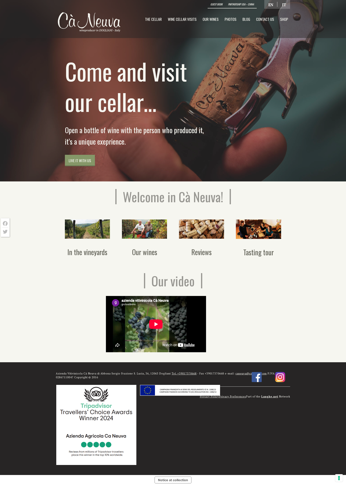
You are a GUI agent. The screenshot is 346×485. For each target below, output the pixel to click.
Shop (284, 19)
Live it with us (80, 160)
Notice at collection (173, 480)
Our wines (211, 19)
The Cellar (153, 19)
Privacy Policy (209, 396)
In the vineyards (87, 252)
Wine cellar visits (182, 19)
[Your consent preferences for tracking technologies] (339, 478)
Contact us (265, 19)
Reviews (201, 252)
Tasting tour (258, 252)
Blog (246, 19)
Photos (230, 19)
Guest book (216, 4)
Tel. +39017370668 (184, 373)
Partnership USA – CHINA (241, 4)
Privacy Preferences (232, 396)
